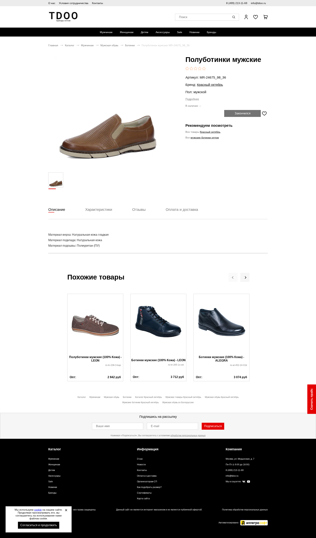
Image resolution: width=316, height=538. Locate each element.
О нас (51, 3)
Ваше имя (103, 426)
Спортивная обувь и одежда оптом (63, 17)
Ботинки (130, 45)
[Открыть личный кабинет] (246, 17)
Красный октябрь (210, 85)
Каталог (69, 45)
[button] (234, 17)
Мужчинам (106, 32)
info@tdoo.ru (258, 3)
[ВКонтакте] (243, 481)
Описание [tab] (56, 210)
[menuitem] (106, 32)
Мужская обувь (109, 45)
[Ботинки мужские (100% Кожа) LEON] (158, 326)
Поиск (183, 17)
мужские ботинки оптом (205, 137)
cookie (38, 509)
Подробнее (192, 99)
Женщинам (126, 32)
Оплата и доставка (147, 476)
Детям (144, 32)
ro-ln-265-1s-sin (176, 365)
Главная (53, 45)
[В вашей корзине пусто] (265, 17)
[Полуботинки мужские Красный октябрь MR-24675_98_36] (107, 109)
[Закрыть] (66, 510)
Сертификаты (144, 493)
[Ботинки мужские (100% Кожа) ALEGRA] (221, 324)
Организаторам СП (147, 481)
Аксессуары (163, 32)
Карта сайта (143, 498)
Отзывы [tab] (139, 210)
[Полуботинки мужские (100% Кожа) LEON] (95, 324)
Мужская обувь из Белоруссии (178, 402)
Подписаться (213, 426)
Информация (148, 449)
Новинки (194, 32)
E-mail (155, 426)
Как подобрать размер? (149, 487)
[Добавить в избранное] (264, 113)
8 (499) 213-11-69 (236, 3)
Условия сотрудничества (73, 3)
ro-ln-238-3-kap (113, 365)
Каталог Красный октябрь (148, 397)
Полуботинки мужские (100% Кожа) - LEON (95, 359)
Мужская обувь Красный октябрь (222, 397)
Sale (179, 32)
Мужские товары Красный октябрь (183, 397)
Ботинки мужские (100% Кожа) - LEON (158, 360)
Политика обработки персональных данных (245, 509)
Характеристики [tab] (98, 210)
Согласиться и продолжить (38, 525)
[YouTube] (248, 481)
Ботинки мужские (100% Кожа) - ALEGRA (221, 359)
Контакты (97, 3)
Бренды (211, 32)
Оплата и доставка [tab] (182, 210)
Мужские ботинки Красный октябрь (140, 402)
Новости (141, 464)
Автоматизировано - (229, 522)
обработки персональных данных (188, 435)
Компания (234, 449)
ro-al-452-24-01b (238, 365)
